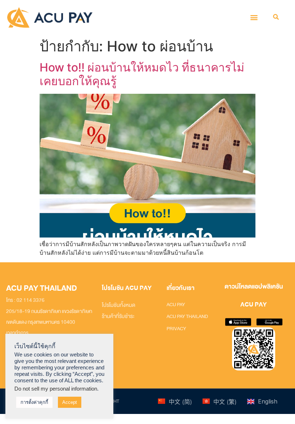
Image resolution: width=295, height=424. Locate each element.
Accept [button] (69, 402)
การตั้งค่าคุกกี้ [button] (34, 402)
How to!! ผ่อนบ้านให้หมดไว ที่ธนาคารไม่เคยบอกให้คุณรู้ (142, 74)
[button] (254, 17)
